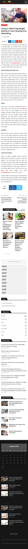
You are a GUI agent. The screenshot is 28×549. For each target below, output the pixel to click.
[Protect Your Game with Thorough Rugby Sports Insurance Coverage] (4, 403)
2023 (4, 273)
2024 (4, 269)
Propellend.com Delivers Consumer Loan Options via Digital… (16, 493)
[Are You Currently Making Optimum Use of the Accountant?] (4, 411)
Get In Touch (14, 534)
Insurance (3, 325)
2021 (4, 279)
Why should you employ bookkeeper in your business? (22, 200)
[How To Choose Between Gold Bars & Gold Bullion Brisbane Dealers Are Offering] (20, 235)
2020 (4, 283)
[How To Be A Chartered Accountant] (4, 419)
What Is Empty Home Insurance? (10, 351)
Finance (3, 316)
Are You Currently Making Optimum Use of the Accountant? (16, 411)
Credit (2, 332)
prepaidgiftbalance (16, 63)
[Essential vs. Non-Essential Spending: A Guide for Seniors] (8, 235)
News (2, 335)
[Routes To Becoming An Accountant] (4, 432)
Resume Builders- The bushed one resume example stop (6, 200)
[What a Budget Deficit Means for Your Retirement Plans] (20, 216)
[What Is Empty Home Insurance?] (4, 486)
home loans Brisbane (7, 303)
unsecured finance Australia (8, 306)
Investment (4, 25)
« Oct (2, 467)
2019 (4, 286)
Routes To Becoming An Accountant (15, 431)
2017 (4, 292)
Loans (2, 322)
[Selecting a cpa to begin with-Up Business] (4, 426)
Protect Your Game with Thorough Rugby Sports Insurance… (15, 403)
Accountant (4, 328)
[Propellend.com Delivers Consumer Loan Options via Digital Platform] (4, 493)
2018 (4, 289)
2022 (4, 276)
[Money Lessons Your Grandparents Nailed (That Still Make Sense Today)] (8, 216)
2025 (4, 266)
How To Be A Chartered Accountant (15, 418)
